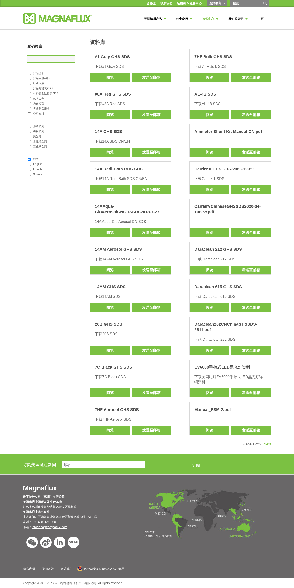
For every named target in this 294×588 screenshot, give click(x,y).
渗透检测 (38, 126)
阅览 (110, 77)
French (37, 169)
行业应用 (38, 83)
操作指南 (38, 103)
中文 (36, 159)
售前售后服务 (41, 108)
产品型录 (38, 73)
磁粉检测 (38, 131)
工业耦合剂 (40, 146)
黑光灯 (37, 136)
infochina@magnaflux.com (49, 527)
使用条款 (48, 569)
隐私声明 (29, 569)
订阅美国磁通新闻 (40, 464)
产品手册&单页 (42, 78)
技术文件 (38, 98)
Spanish (38, 174)
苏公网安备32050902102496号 (104, 569)
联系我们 (67, 569)
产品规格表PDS (43, 88)
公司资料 (38, 113)
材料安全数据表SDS (45, 93)
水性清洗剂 (40, 141)
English (37, 164)
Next (267, 444)
